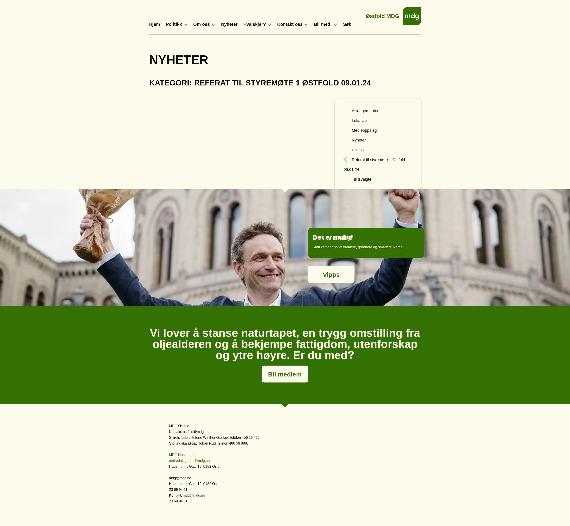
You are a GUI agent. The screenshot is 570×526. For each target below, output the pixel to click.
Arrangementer (365, 111)
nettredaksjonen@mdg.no (189, 461)
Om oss (201, 24)
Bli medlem (285, 374)
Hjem (154, 24)
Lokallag (359, 120)
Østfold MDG (382, 15)
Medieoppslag (364, 130)
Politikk (174, 24)
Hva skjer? (254, 24)
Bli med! (323, 24)
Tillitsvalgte (361, 179)
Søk (347, 24)
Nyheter (229, 24)
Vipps (331, 274)
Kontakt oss (290, 24)
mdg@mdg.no (194, 495)
